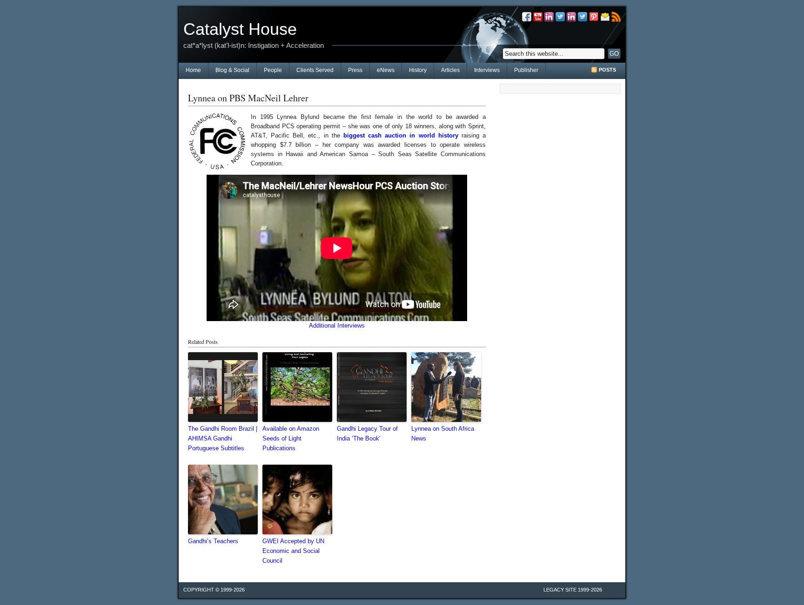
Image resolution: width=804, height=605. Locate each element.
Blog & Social (232, 70)
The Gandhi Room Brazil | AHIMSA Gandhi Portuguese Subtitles (222, 438)
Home (193, 70)
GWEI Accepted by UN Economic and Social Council (293, 551)
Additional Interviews (337, 325)
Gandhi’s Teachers (213, 541)
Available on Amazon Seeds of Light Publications (290, 438)
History (418, 70)
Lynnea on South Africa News (442, 433)
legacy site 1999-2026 (572, 589)
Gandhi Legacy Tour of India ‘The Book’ (367, 433)
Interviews (487, 70)
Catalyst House (240, 29)
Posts (607, 69)
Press (355, 70)
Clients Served (315, 70)
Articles (450, 70)
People (273, 70)
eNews (386, 70)
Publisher (526, 70)
